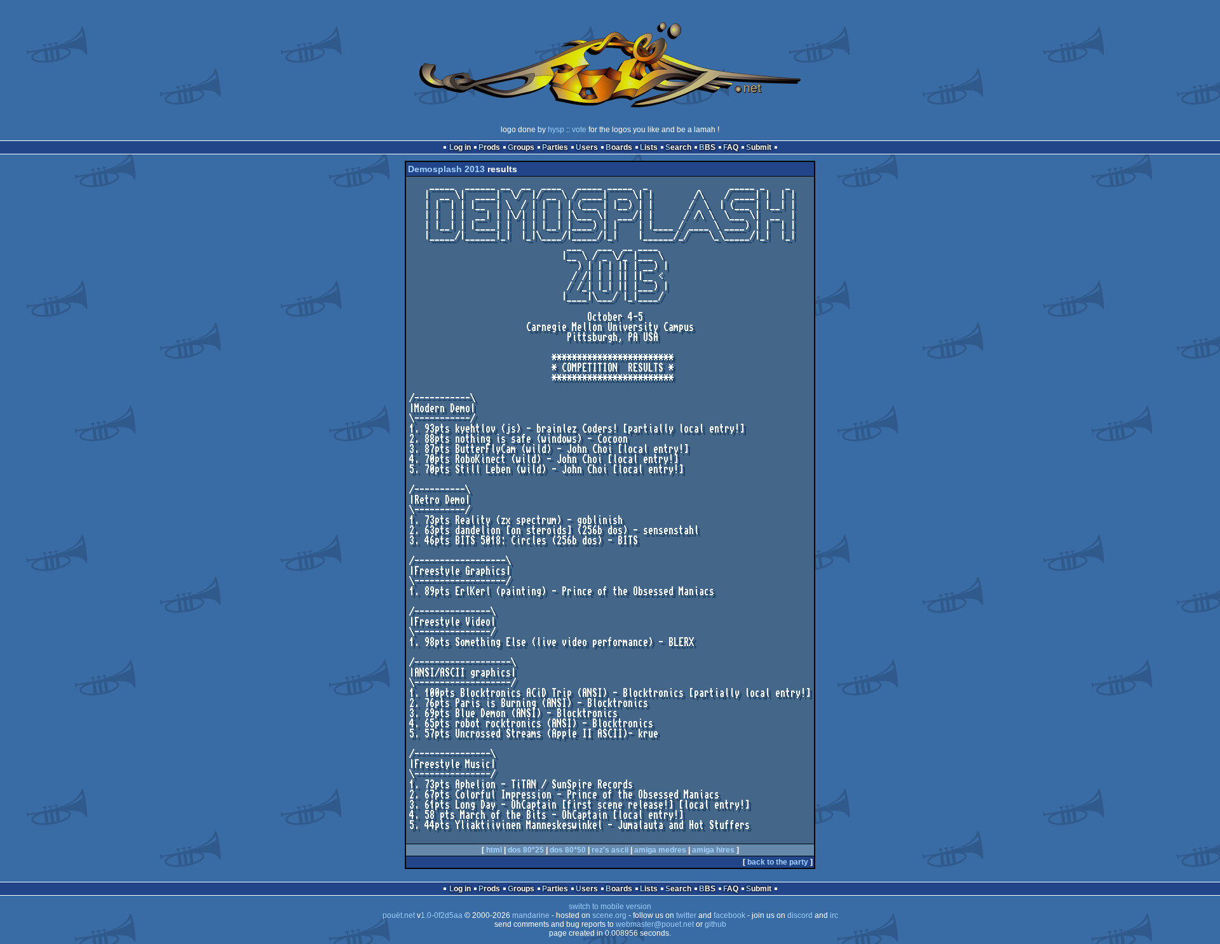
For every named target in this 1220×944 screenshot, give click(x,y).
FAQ (730, 147)
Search (678, 147)
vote (579, 129)
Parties (555, 147)
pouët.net (399, 915)
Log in (460, 147)
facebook (729, 915)
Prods (489, 147)
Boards (619, 147)
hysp (556, 129)
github (715, 924)
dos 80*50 (568, 850)
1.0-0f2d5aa (442, 915)
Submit (758, 147)
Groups (521, 147)
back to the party (777, 862)
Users (587, 147)
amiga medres (660, 850)
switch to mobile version (610, 906)
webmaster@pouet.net (655, 924)
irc (834, 915)
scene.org (609, 915)
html (494, 850)
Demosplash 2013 (446, 169)
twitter (686, 915)
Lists (649, 147)
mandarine (531, 915)
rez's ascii (610, 850)
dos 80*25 (526, 850)
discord (800, 915)
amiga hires (713, 850)
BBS (707, 147)
